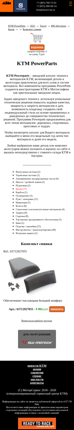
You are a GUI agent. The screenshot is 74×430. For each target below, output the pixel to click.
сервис (37, 376)
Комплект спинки (32, 29)
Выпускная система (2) (28, 172)
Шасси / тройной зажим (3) (30, 182)
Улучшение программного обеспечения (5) (38, 219)
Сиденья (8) (22, 216)
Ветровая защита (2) (26, 233)
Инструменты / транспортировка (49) (36, 230)
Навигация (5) (23, 202)
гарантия (37, 372)
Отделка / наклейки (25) (28, 226)
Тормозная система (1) (28, 175)
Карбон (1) (21, 192)
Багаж (11, 29)
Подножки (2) (23, 185)
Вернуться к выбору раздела (36, 320)
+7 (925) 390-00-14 (46, 6)
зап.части (37, 379)
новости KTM (37, 365)
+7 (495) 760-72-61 (46, 3)
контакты (37, 382)
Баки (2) (20, 223)
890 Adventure (58, 26)
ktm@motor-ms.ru (45, 10)
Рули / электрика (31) (27, 199)
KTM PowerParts (16, 26)
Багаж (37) (21, 189)
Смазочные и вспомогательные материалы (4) (40, 209)
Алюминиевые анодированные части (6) (37, 178)
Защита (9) (21, 212)
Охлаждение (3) (24, 195)
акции (37, 369)
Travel (43, 26)
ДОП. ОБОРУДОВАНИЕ (37, 334)
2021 (32, 26)
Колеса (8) (21, 206)
